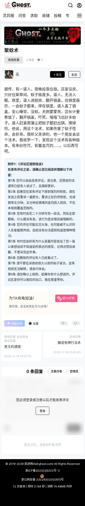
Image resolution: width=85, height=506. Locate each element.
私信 (74, 75)
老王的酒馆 (12, 346)
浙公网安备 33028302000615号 (42, 479)
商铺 (46, 15)
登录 (42, 411)
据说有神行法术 (69, 342)
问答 (22, 15)
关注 (59, 75)
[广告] (42, 35)
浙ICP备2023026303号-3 (42, 470)
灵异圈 (8, 15)
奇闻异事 (13, 60)
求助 (34, 15)
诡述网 (28, 464)
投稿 (57, 15)
